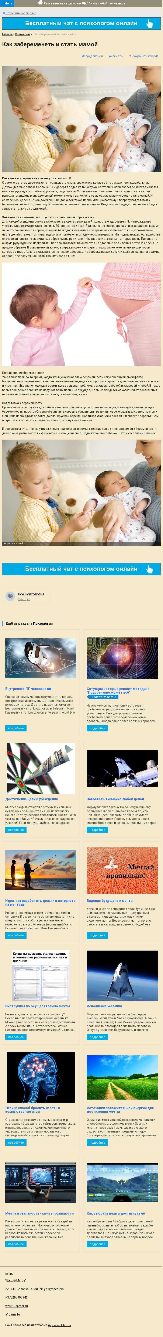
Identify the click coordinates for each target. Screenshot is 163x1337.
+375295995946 (16, 1297)
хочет (70, 195)
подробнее (16, 728)
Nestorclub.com (61, 1325)
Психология (22, 34)
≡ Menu (7, 3)
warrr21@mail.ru (16, 1306)
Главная (7, 34)
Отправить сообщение (20, 13)
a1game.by (12, 1314)
